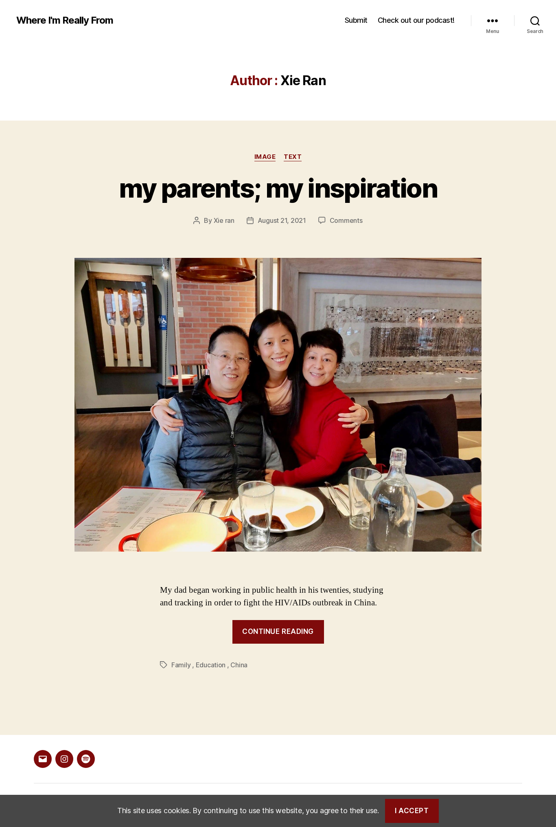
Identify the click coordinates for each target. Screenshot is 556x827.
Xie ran (224, 220)
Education (211, 665)
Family (180, 665)
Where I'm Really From (64, 20)
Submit (356, 20)
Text (293, 157)
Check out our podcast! (416, 20)
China (238, 665)
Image (265, 157)
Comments (346, 220)
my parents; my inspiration (278, 188)
